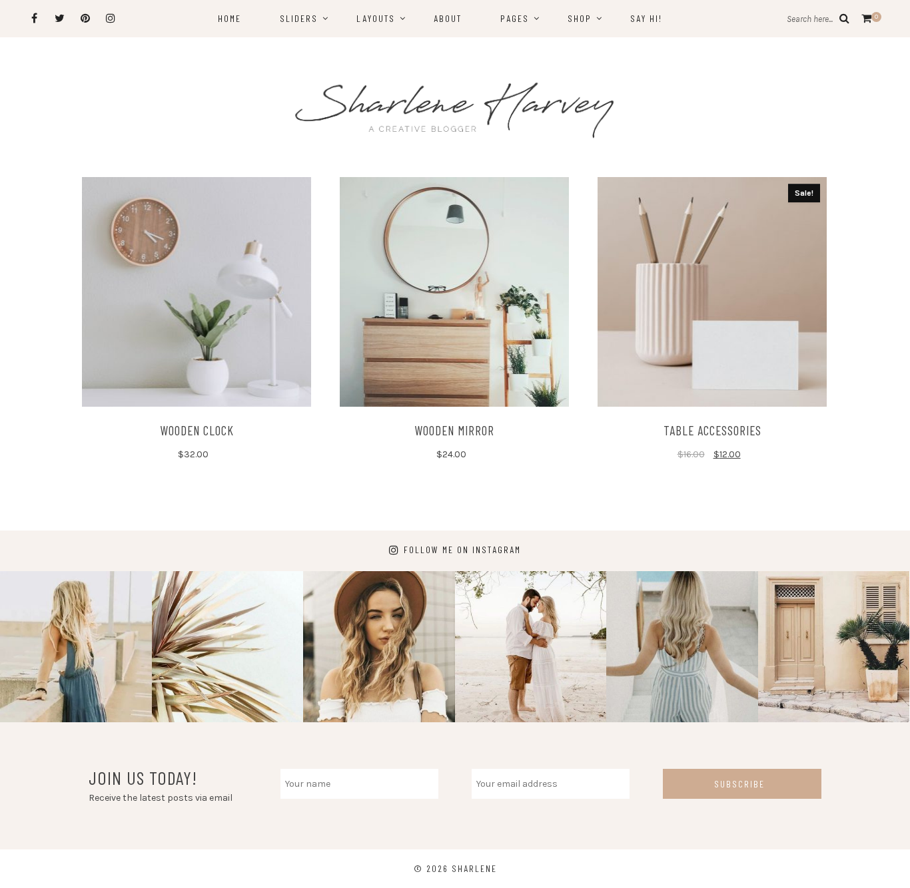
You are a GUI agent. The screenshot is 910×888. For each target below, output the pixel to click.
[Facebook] (34, 18)
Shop (580, 18)
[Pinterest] (85, 18)
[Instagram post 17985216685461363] (531, 647)
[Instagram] (110, 18)
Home (229, 18)
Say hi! (646, 18)
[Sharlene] (455, 110)
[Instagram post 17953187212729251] (379, 647)
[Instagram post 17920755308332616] (682, 647)
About (448, 18)
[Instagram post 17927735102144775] (834, 647)
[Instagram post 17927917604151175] (76, 647)
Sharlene (474, 868)
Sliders (299, 18)
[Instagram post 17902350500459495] (228, 647)
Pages (514, 18)
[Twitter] (59, 18)
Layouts (375, 18)
